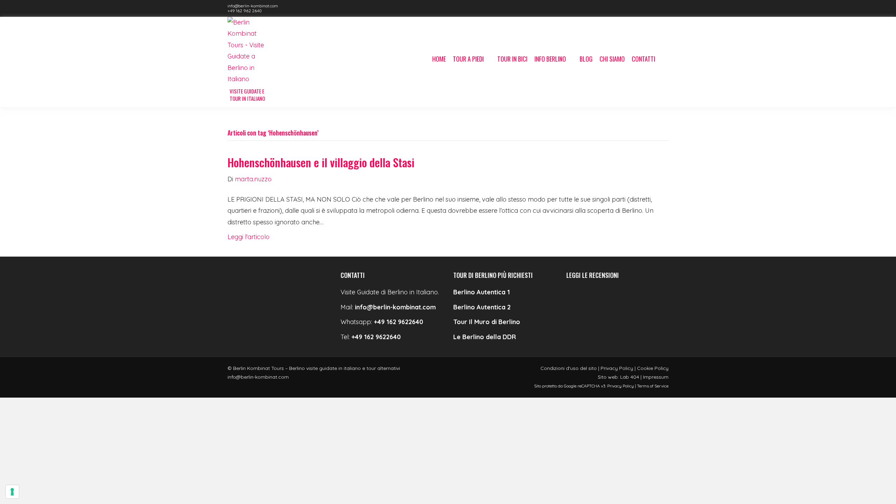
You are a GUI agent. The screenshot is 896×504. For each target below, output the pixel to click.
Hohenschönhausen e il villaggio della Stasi (320, 162)
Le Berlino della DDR (484, 337)
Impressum (655, 377)
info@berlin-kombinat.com (252, 5)
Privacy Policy (617, 368)
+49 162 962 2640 (244, 10)
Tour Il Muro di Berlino (486, 322)
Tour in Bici (512, 58)
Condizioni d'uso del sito (568, 368)
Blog (586, 58)
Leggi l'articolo (248, 237)
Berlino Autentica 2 (482, 307)
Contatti (643, 58)
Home (439, 58)
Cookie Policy (652, 368)
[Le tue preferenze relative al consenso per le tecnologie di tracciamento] (12, 491)
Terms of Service (652, 385)
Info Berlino (550, 58)
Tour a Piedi (468, 58)
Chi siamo (612, 58)
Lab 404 (629, 377)
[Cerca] (663, 59)
